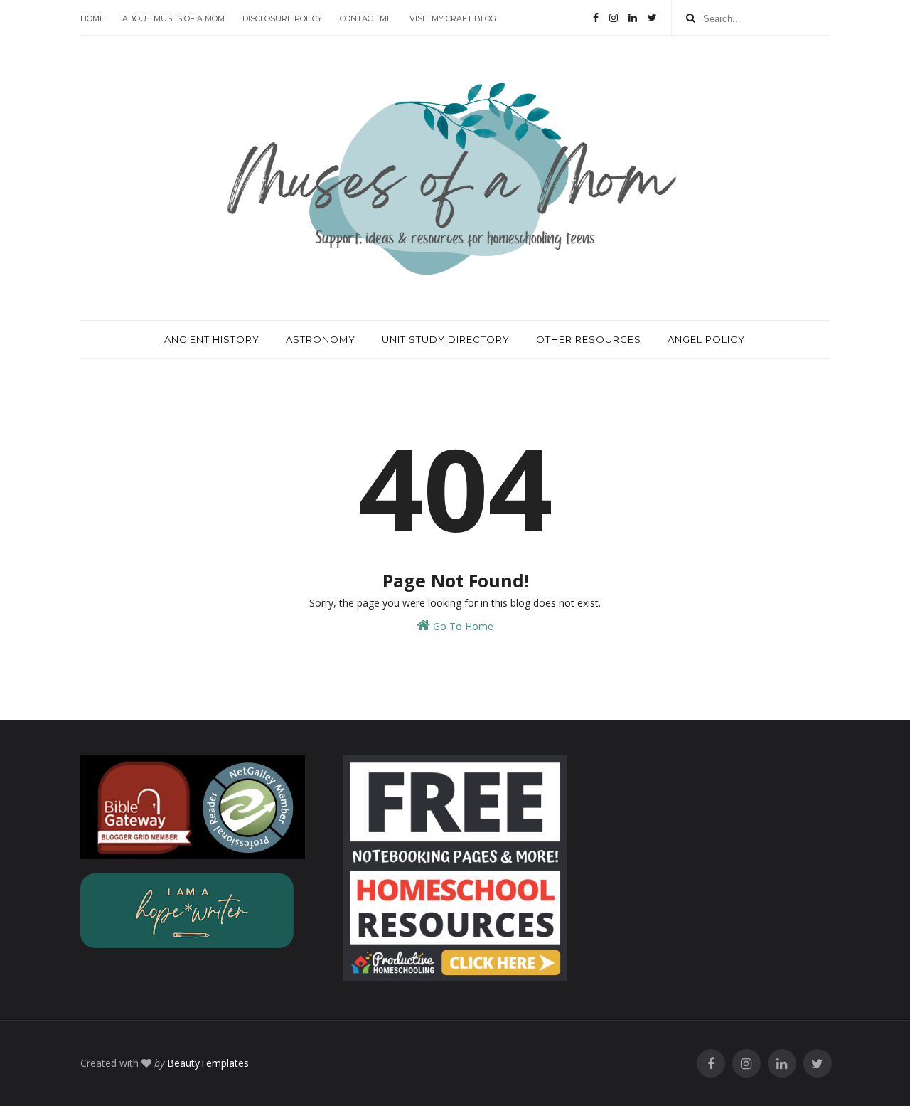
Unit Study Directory (446, 339)
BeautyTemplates (208, 1063)
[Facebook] (596, 18)
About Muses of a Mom (173, 18)
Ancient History (211, 339)
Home (92, 18)
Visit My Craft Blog (453, 18)
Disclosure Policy (282, 18)
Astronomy (320, 339)
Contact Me (366, 18)
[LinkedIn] (632, 18)
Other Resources (588, 339)
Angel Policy (706, 339)
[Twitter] (652, 18)
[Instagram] (613, 18)
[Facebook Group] (711, 1063)
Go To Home (461, 626)
